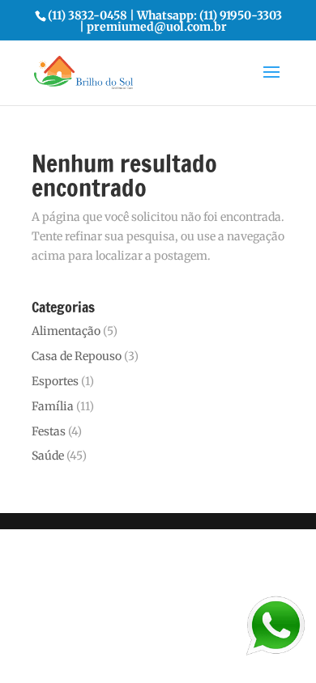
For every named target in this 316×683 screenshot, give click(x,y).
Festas (49, 431)
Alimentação (66, 331)
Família (53, 406)
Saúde (48, 455)
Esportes (55, 381)
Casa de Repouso (77, 356)
